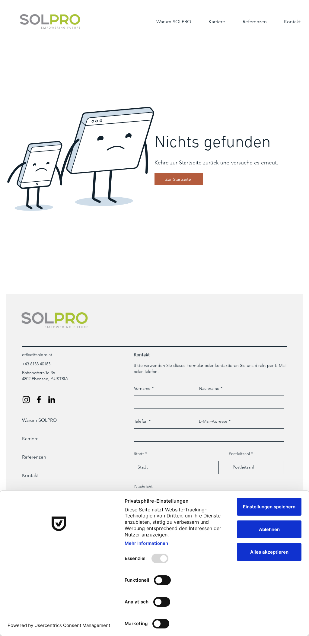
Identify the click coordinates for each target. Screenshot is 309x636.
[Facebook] (39, 399)
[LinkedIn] (51, 399)
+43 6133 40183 (36, 364)
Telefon (141, 421)
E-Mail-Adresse (213, 421)
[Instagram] (26, 399)
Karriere (30, 438)
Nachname (209, 388)
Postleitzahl (239, 453)
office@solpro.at (37, 354)
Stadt (139, 453)
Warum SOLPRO (39, 420)
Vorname (142, 388)
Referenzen (34, 457)
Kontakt (30, 475)
